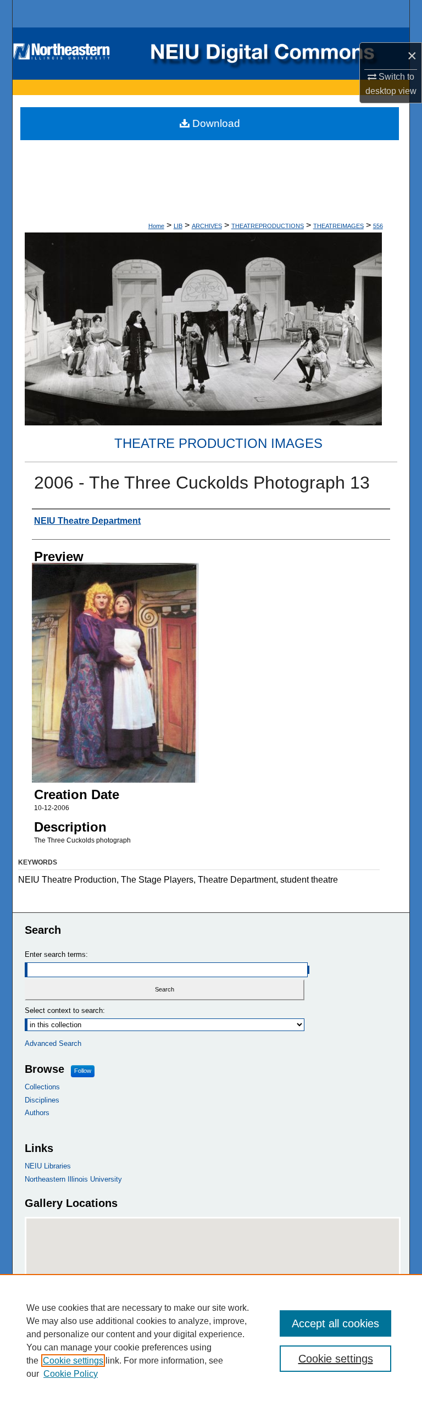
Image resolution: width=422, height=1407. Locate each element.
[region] (211, 1340)
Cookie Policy (70, 1373)
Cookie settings (73, 1360)
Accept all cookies (335, 1323)
